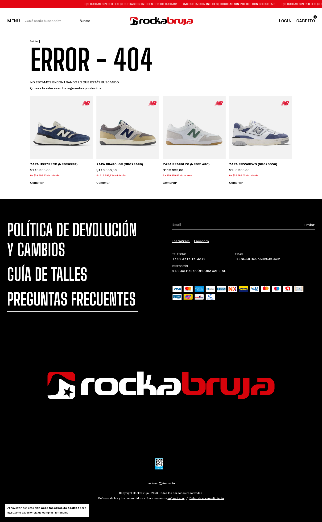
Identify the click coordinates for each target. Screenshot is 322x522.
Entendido (61, 512)
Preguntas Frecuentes (71, 299)
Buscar (85, 21)
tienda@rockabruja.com (257, 259)
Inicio (34, 41)
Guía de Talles (47, 274)
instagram (181, 241)
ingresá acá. (176, 498)
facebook (201, 241)
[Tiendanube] (161, 484)
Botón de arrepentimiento (207, 498)
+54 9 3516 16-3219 (189, 259)
